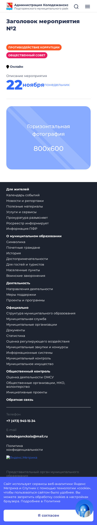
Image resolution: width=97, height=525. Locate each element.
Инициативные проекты (26, 392)
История (13, 253)
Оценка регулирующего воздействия (37, 341)
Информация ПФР (21, 229)
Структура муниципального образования (40, 313)
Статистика (15, 336)
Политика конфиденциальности (24, 448)
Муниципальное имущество (29, 364)
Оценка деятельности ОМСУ (30, 377)
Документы (15, 330)
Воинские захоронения (25, 276)
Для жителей (17, 189)
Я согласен (48, 515)
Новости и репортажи (25, 201)
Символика (15, 242)
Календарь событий (23, 195)
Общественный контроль (28, 371)
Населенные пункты (23, 270)
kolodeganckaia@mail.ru (27, 436)
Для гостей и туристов (25, 264)
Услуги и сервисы (21, 212)
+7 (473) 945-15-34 (20, 421)
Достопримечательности (27, 259)
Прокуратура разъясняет (27, 218)
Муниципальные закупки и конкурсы (37, 347)
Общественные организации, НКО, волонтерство (35, 385)
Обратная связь (19, 400)
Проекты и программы (25, 300)
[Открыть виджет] (84, 508)
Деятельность (18, 283)
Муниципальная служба (26, 319)
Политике (52, 501)
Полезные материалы (24, 206)
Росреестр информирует (27, 223)
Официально (17, 308)
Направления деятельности (29, 289)
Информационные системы (29, 353)
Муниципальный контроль (28, 358)
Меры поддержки (21, 295)
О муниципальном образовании (34, 236)
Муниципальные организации (31, 324)
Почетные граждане (23, 248)
